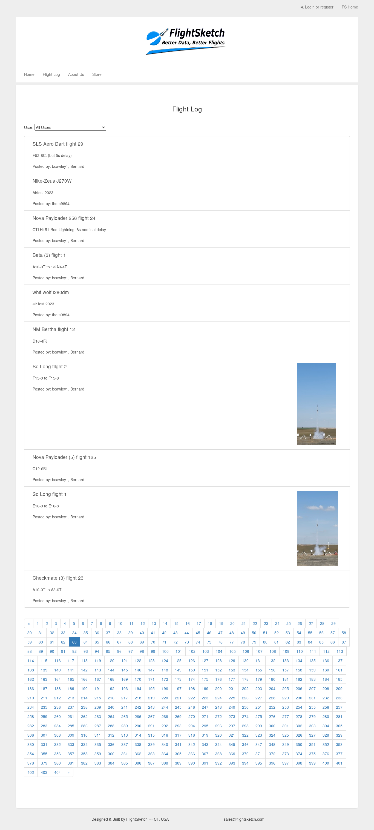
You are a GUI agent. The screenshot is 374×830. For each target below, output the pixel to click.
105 (232, 651)
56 (321, 632)
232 (326, 697)
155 (258, 670)
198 (191, 688)
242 (138, 707)
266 (138, 716)
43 (175, 632)
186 (30, 688)
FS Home (350, 7)
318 (191, 735)
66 (108, 642)
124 (165, 660)
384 (111, 763)
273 (232, 716)
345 (232, 744)
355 (44, 753)
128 (218, 660)
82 (288, 642)
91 (63, 651)
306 (30, 735)
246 (191, 707)
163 (44, 679)
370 (245, 753)
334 (84, 744)
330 (30, 744)
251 (258, 707)
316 (165, 735)
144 (111, 670)
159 (312, 670)
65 (97, 642)
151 (205, 670)
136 (326, 660)
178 (245, 679)
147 (151, 670)
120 (111, 660)
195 (151, 688)
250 (245, 707)
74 (198, 642)
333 (71, 744)
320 (218, 735)
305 (339, 725)
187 (44, 688)
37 (108, 632)
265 (124, 716)
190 (84, 688)
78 (243, 642)
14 (165, 623)
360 (111, 753)
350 (299, 744)
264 (111, 716)
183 (312, 679)
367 (205, 753)
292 (165, 725)
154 (245, 670)
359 (97, 753)
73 (187, 642)
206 (299, 688)
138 (30, 670)
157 (285, 670)
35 (86, 632)
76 (220, 642)
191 (97, 688)
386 (138, 763)
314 (138, 735)
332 (57, 744)
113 (339, 651)
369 (232, 753)
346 (245, 744)
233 (339, 697)
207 (312, 688)
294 (191, 725)
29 (333, 623)
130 (245, 660)
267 (151, 716)
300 (272, 725)
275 (258, 716)
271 (205, 716)
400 (326, 763)
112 (326, 651)
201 (232, 688)
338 (138, 744)
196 (165, 688)
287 (97, 725)
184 (326, 679)
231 (312, 697)
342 (191, 744)
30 (29, 632)
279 (312, 716)
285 (71, 725)
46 (209, 632)
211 (44, 697)
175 (205, 679)
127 (205, 660)
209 (339, 688)
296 (218, 725)
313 (124, 735)
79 (254, 642)
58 (344, 632)
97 (130, 651)
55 (310, 632)
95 (108, 651)
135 (312, 660)
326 (299, 735)
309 (71, 735)
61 (52, 642)
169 (124, 679)
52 (276, 632)
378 (30, 763)
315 (151, 735)
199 (205, 688)
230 (299, 697)
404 (57, 772)
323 (258, 735)
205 (285, 688)
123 (151, 660)
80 (265, 642)
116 (57, 660)
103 (205, 651)
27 (311, 623)
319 (205, 735)
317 (178, 735)
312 (111, 735)
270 (191, 716)
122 (138, 660)
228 (272, 697)
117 (71, 660)
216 (111, 697)
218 (138, 697)
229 (285, 697)
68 (130, 642)
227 (258, 697)
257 (339, 707)
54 (299, 632)
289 (124, 725)
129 (232, 660)
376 (326, 753)
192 (111, 688)
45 (198, 632)
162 (30, 679)
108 (272, 651)
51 (265, 632)
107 (259, 651)
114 (30, 660)
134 (299, 660)
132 (272, 660)
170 (138, 679)
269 (178, 716)
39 (130, 632)
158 (299, 670)
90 (52, 651)
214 (84, 697)
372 (272, 753)
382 (84, 763)
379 (44, 763)
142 (84, 670)
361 (124, 753)
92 (74, 651)
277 (285, 716)
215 (97, 697)
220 (165, 697)
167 (97, 679)
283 (44, 725)
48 (231, 632)
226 (245, 697)
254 (299, 707)
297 (232, 725)
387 (151, 763)
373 (285, 753)
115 (44, 660)
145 (124, 670)
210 (30, 697)
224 (218, 697)
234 (30, 707)
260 (57, 716)
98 (142, 651)
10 (120, 623)
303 (312, 725)
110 (299, 651)
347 (258, 744)
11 (131, 623)
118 (84, 660)
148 (165, 670)
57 (332, 632)
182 (299, 679)
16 (187, 623)
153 (232, 670)
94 (97, 651)
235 (44, 707)
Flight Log (51, 74)
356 (57, 753)
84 (310, 642)
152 (218, 670)
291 (151, 725)
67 (119, 642)
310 (84, 735)
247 (205, 707)
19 (221, 623)
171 (151, 679)
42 (164, 632)
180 (272, 679)
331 (44, 744)
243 (151, 707)
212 (57, 697)
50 (254, 632)
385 (124, 763)
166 (84, 679)
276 (272, 716)
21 (243, 623)
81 (276, 642)
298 (245, 725)
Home (29, 74)
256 (326, 707)
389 (178, 763)
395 (258, 763)
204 (272, 688)
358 (84, 753)
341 (178, 744)
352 (326, 744)
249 (232, 707)
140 (57, 670)
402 (30, 772)
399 (312, 763)
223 (205, 697)
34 (74, 632)
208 (326, 688)
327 (312, 735)
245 (178, 707)
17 (199, 623)
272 (218, 716)
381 (71, 763)
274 (245, 716)
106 (246, 651)
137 (339, 660)
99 (153, 651)
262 (84, 716)
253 (285, 707)
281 (339, 716)
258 (30, 716)
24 (277, 623)
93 (86, 651)
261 (71, 716)
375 (312, 753)
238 (84, 707)
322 (245, 735)
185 (339, 679)
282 (30, 725)
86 (332, 642)
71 (164, 642)
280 (326, 716)
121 (124, 660)
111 (313, 651)
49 (243, 632)
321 (232, 735)
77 (231, 642)
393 (232, 763)
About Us (76, 74)
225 (232, 697)
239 (97, 707)
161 (339, 670)
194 (138, 688)
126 (191, 660)
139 (44, 670)
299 (258, 725)
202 (245, 688)
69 (142, 642)
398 (299, 763)
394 (245, 763)
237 (71, 707)
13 (154, 623)
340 (165, 744)
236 (57, 707)
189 (71, 688)
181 (285, 679)
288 (111, 725)
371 (258, 753)
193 (124, 688)
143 (97, 670)
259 (44, 716)
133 (285, 660)
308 (57, 735)
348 (272, 744)
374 (299, 753)
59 (29, 642)
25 (288, 623)
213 (71, 697)
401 (339, 763)
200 (218, 688)
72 (175, 642)
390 (191, 763)
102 (192, 651)
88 (29, 651)
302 (299, 725)
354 (30, 753)
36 (97, 632)
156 (272, 670)
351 (312, 744)
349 (285, 744)
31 (41, 632)
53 (288, 632)
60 (41, 642)
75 (209, 642)
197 (178, 688)
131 (258, 660)
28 (322, 623)
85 (321, 642)
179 (258, 679)
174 (191, 679)
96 (119, 651)
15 (176, 623)
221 (178, 697)
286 (84, 725)
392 (218, 763)
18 (210, 623)
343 (205, 744)
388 (165, 763)
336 (111, 744)
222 (191, 697)
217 (124, 697)
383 (97, 763)
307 (44, 735)
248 (218, 707)
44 (187, 632)
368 (218, 753)
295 (205, 725)
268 (165, 716)
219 (151, 697)
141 (71, 670)
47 (220, 632)
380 (57, 763)
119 (97, 660)
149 (178, 670)
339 (151, 744)
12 (142, 623)
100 (165, 651)
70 (153, 642)
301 (285, 725)
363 (151, 753)
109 (286, 651)
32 (52, 632)
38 (119, 632)
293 (178, 725)
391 (205, 763)
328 (326, 735)
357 (71, 753)
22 (255, 623)
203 (258, 688)
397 (285, 763)
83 (299, 642)
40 (142, 632)
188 (57, 688)
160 (326, 670)
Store (97, 74)
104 (219, 651)
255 (312, 707)
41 (153, 632)
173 (178, 679)
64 (86, 642)
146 (138, 670)
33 (63, 632)
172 (165, 679)
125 (178, 660)
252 (272, 707)
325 (285, 735)
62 (63, 642)
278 (299, 716)
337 (124, 744)
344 (218, 744)
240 (111, 707)
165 (71, 679)
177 (232, 679)
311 (97, 735)
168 (111, 679)
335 (97, 744)
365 (178, 753)
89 (41, 651)
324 (272, 735)
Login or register (318, 7)
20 (232, 623)
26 (300, 623)
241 (124, 707)
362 (138, 753)
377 (339, 753)
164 (57, 679)
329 (339, 735)
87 (344, 642)
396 (272, 763)
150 (191, 670)
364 (165, 753)
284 (57, 725)
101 (179, 651)
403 (44, 772)
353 (339, 744)
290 (138, 725)
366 (191, 753)
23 (266, 623)
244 (165, 707)
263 (97, 716)
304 (326, 725)
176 (218, 679)
